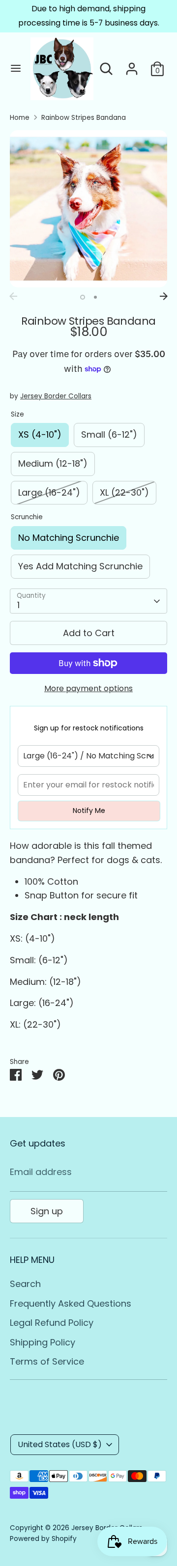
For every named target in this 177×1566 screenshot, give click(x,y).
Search (25, 1284)
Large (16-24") (49, 492)
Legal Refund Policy (51, 1322)
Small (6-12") (109, 434)
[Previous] (13, 296)
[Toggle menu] (16, 68)
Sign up (46, 1211)
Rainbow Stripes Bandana (83, 117)
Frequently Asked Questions (70, 1303)
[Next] (164, 296)
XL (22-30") (124, 492)
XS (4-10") (39, 434)
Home (20, 117)
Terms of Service (47, 1361)
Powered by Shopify (43, 1538)
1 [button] (82, 297)
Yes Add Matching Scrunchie (80, 566)
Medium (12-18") (53, 463)
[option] (88, 208)
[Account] (132, 65)
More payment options (88, 688)
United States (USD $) (60, 1444)
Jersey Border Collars (55, 396)
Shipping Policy (42, 1342)
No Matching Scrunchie (68, 537)
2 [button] (95, 297)
